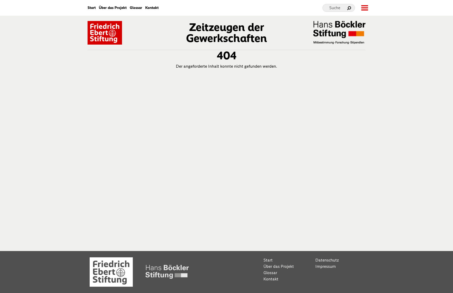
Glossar (136, 8)
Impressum (325, 266)
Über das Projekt (113, 8)
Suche (334, 7)
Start (92, 8)
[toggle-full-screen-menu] (364, 8)
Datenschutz (327, 260)
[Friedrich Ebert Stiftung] (105, 32)
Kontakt (152, 8)
